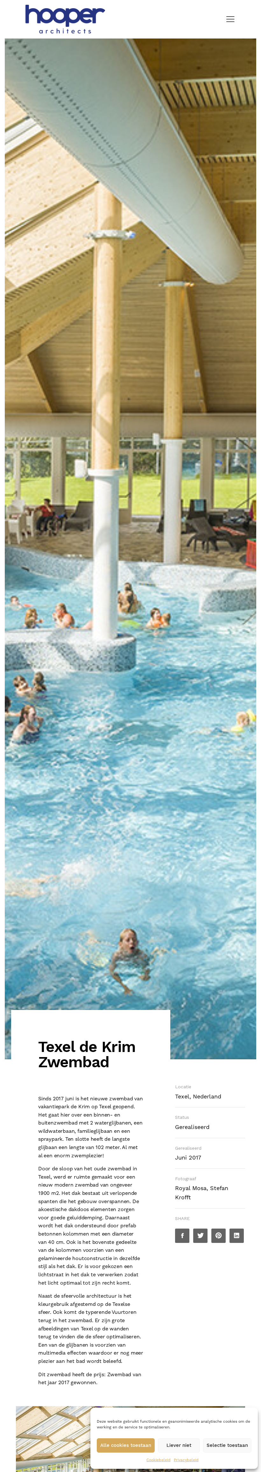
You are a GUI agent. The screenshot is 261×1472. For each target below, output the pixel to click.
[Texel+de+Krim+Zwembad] (200, 1236)
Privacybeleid (186, 1460)
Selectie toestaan (227, 1445)
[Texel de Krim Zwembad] (182, 1236)
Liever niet (178, 1445)
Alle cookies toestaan (125, 1445)
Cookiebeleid (158, 1460)
